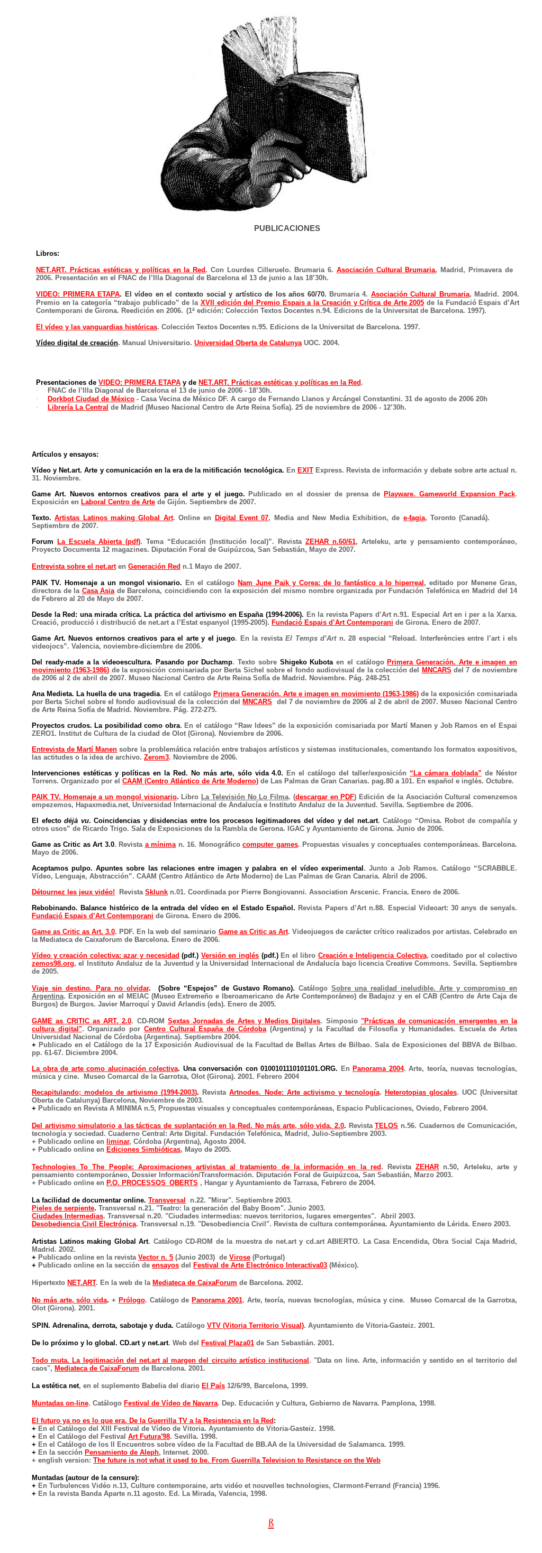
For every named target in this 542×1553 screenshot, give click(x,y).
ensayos (165, 1265)
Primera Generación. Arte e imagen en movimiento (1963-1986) (316, 694)
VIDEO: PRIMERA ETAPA (78, 294)
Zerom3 (156, 757)
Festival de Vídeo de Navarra (171, 1403)
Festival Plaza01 (227, 1343)
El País (213, 1386)
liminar (117, 1141)
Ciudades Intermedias (67, 1216)
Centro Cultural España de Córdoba (205, 1029)
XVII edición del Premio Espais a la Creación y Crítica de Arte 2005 (312, 303)
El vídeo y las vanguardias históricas (96, 327)
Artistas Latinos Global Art (114, 518)
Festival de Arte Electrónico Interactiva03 (260, 1265)
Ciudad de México (91, 399)
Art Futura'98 (149, 1436)
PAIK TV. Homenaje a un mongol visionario (104, 797)
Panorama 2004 (378, 1069)
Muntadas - (60, 1403)
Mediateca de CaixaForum (194, 1283)
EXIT (305, 470)
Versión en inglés (230, 955)
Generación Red (154, 566)
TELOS (386, 1126)
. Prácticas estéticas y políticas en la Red (120, 270)
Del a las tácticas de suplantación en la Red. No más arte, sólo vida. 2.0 (188, 1126)
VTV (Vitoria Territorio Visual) (255, 1325)
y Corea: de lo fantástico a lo (331, 583)
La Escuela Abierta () (98, 542)
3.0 (73, 932)
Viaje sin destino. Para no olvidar (90, 988)
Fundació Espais (332, 622)
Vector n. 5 (155, 1257)
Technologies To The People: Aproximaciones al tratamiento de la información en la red (206, 1167)
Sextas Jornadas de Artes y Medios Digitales (244, 1021)
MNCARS (436, 670)
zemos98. (53, 963)
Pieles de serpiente (63, 1208)
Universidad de (248, 343)
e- (414, 518)
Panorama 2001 (217, 1300)
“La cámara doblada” (446, 773)
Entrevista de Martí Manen (74, 749)
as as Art (253, 932)
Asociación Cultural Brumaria (386, 270)
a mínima (160, 844)
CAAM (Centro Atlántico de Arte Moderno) (190, 781)
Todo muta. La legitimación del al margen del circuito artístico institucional (170, 1360)
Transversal (167, 1200)
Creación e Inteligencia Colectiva (372, 955)
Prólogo (132, 1300)
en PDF (325, 797)
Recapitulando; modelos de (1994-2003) (114, 1092)
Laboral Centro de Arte (118, 502)
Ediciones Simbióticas (143, 1149)
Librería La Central (78, 407)
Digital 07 (242, 518)
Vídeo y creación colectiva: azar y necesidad (105, 955)
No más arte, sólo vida (69, 1300)
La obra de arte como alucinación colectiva (105, 1069)
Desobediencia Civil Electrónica (84, 1224)
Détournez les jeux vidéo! (73, 892)
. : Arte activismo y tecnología (304, 1092)
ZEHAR (427, 1167)
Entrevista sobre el (74, 566)
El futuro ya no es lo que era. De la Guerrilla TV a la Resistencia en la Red (153, 1421)
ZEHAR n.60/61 (330, 542)
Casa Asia (98, 591)
